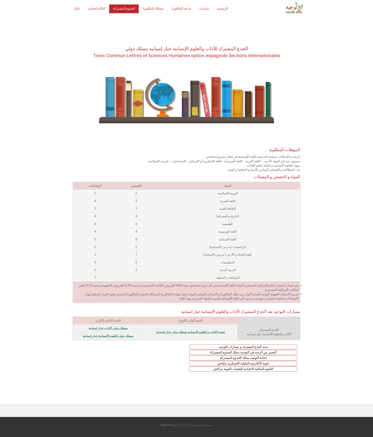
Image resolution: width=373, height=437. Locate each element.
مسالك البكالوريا (153, 8)
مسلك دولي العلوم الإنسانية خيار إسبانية (108, 336)
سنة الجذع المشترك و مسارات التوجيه (243, 347)
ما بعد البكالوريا (181, 8)
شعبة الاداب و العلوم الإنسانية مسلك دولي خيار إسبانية (190, 332)
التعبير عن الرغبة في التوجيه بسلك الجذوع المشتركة (243, 352)
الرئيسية (222, 8)
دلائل (77, 8)
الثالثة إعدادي (96, 8)
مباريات (204, 8)
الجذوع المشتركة (124, 8)
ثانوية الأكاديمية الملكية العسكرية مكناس (243, 363)
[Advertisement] (186, 30)
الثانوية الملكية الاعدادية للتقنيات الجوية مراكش (243, 369)
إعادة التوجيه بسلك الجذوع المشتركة (243, 358)
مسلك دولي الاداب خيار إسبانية (108, 328)
